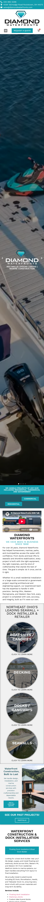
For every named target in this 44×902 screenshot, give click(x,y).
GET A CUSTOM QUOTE (11, 804)
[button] (5, 30)
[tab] (22, 850)
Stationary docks (16, 897)
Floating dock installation (19, 894)
